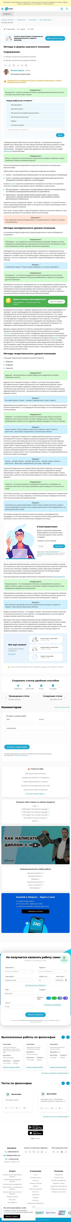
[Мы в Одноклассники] (57, 1152)
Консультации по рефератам (12, 1184)
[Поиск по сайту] (67, 8)
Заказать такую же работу (11, 1067)
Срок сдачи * (60, 976)
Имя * (8, 719)
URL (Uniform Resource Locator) (34, 818)
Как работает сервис (56, 38)
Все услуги (11, 654)
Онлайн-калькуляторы (59, 1180)
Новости (35, 1186)
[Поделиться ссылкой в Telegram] (18, 65)
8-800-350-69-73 (13, 1152)
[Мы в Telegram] (25, 1152)
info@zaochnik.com (13, 1155)
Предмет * (42, 967)
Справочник (6, 14)
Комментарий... (12, 728)
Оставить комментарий (17, 747)
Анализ (34, 821)
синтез (12, 184)
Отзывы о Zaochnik (35, 1183)
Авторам (35, 1197)
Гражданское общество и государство (35, 778)
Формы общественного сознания (35, 782)
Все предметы (35, 888)
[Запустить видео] (35, 845)
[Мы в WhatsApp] (38, 1152)
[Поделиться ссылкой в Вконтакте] (22, 65)
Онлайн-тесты (58, 1177)
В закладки (53, 689)
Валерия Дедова (20, 70)
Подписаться (59, 546)
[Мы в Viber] (34, 1152)
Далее (60, 135)
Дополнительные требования (35, 985)
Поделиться (18, 689)
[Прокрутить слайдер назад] (63, 1037)
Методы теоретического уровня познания (21, 60)
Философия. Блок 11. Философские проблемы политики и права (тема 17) (53, 1100)
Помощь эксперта (12, 1197)
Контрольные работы (34, 882)
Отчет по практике (34, 885)
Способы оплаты (35, 1177)
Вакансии (35, 1192)
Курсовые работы (34, 876)
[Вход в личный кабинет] (61, 8)
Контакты (35, 1200)
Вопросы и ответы (59, 1183)
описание (7, 333)
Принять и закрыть (12, 1216)
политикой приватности (21, 755)
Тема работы (9, 976)
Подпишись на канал (35, 911)
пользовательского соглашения (26, 1020)
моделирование (59, 577)
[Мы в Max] (42, 1152)
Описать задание (56, 302)
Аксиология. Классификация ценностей (35, 786)
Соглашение (8, 1212)
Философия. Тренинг (12, 1100)
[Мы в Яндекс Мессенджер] (46, 1152)
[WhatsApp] (54, 998)
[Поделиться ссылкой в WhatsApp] (9, 65)
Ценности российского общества (36, 790)
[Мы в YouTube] (61, 1152)
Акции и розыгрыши (35, 1189)
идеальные (8, 151)
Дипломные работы (35, 873)
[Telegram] (48, 998)
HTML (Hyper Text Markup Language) (35, 809)
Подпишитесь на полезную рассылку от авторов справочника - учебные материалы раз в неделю (34, 81)
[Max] (65, 998)
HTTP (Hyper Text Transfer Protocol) (34, 815)
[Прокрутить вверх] (67, 1214)
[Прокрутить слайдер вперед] (68, 1037)
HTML (35, 806)
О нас (35, 1175)
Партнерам (35, 1195)
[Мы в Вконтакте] (29, 1152)
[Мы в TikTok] (65, 1152)
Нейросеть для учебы (59, 1192)
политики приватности (51, 553)
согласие (42, 554)
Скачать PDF (30, 689)
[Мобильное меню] (2, 8)
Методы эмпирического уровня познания (21, 57)
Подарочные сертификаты (58, 1186)
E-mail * (41, 719)
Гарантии (35, 1180)
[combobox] (35, 130)
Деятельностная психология (35, 773)
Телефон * (42, 989)
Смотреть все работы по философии (55, 1073)
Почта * (8, 1003)
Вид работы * (9, 967)
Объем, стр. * (43, 976)
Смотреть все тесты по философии (55, 1117)
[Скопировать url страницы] (5, 65)
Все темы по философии (34, 794)
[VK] (59, 998)
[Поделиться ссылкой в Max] (26, 65)
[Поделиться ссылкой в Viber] (13, 65)
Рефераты (34, 879)
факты (56, 338)
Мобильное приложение (59, 1189)
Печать (41, 689)
